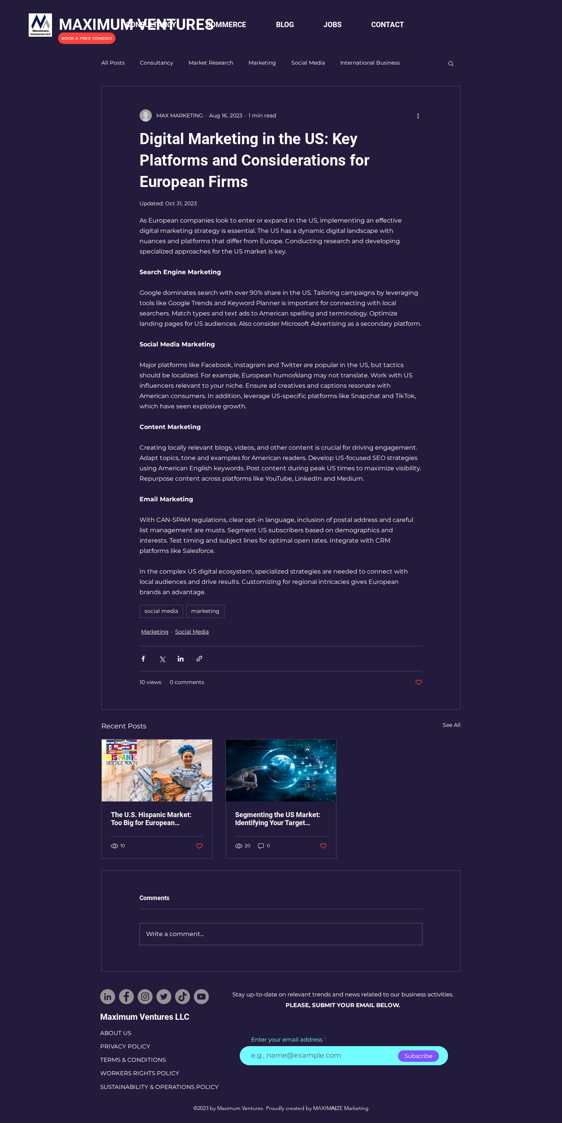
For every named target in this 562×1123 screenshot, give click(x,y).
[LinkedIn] (107, 996)
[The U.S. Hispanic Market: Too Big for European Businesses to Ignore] (157, 770)
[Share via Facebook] (143, 658)
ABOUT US (115, 1033)
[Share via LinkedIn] (180, 658)
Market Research (210, 62)
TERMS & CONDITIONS (133, 1059)
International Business (370, 62)
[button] (451, 63)
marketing (205, 611)
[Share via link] (199, 658)
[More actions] (417, 115)
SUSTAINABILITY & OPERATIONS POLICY (159, 1086)
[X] (163, 996)
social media (161, 611)
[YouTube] (201, 996)
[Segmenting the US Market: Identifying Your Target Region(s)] (281, 770)
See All (452, 725)
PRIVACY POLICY (125, 1046)
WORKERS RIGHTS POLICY (139, 1073)
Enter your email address (286, 1039)
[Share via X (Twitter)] (162, 658)
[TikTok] (182, 996)
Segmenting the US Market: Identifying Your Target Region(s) (277, 819)
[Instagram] (145, 996)
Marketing (262, 62)
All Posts (113, 62)
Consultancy (156, 62)
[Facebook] (126, 996)
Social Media (308, 62)
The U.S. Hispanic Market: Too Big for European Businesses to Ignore (151, 819)
